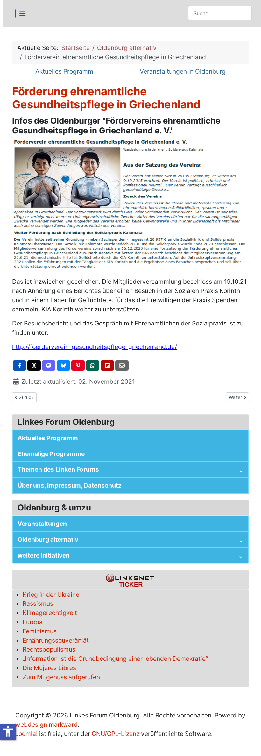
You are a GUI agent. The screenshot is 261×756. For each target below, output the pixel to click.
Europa (33, 622)
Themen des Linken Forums (58, 469)
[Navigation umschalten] (22, 13)
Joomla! (26, 734)
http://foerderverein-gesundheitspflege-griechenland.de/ (94, 347)
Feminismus (40, 631)
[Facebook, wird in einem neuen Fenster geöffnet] (19, 365)
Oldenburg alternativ (48, 539)
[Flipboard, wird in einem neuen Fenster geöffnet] (107, 365)
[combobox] (220, 13)
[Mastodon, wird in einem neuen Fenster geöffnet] (48, 365)
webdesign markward (46, 724)
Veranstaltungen (42, 523)
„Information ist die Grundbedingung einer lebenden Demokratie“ (115, 658)
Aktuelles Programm (64, 71)
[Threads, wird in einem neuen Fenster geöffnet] (34, 365)
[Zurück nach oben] (249, 743)
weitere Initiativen (44, 555)
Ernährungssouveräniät (56, 640)
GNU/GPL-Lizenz (115, 734)
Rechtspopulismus (49, 649)
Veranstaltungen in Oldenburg (183, 71)
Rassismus (38, 603)
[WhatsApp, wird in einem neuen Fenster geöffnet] (92, 365)
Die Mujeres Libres (49, 668)
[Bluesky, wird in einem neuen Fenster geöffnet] (63, 365)
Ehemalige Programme (51, 454)
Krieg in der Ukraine (51, 594)
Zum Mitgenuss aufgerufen (61, 677)
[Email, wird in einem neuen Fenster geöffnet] (122, 365)
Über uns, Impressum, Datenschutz (70, 485)
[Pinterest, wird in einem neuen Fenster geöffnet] (78, 365)
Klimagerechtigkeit (50, 613)
